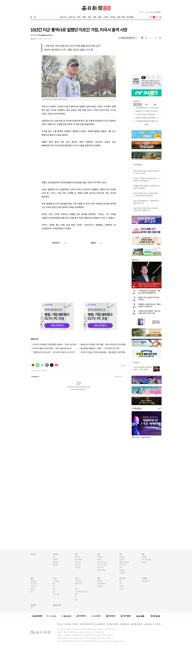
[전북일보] (140, 616)
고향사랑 (33, 605)
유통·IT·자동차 (101, 570)
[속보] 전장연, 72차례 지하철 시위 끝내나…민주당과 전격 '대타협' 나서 (146, 209)
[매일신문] (37, 616)
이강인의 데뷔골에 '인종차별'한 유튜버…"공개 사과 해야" (54, 344)
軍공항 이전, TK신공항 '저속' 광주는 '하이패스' (150, 111)
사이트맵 (157, 624)
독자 (76, 594)
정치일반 (77, 557)
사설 (54, 557)
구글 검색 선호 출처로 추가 (127, 38)
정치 (78, 17)
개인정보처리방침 (112, 624)
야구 (54, 583)
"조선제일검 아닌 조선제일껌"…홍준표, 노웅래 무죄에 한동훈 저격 (149, 292)
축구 (54, 586)
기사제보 (147, 12)
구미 (31, 607)
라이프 (112, 17)
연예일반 (99, 581)
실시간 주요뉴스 (138, 164)
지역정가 (77, 567)
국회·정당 (78, 562)
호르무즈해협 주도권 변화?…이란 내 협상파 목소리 (52, 348)
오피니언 (71, 17)
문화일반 (33, 581)
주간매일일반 (146, 581)
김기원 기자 (34, 35)
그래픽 (121, 586)
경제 (84, 17)
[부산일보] (125, 616)
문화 (99, 17)
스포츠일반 (56, 581)
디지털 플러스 (137, 408)
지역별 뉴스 (122, 573)
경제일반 (99, 557)
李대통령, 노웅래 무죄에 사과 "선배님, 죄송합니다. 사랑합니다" (149, 305)
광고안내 (68, 624)
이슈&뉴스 (136, 362)
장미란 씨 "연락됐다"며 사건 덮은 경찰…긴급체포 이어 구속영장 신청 (146, 179)
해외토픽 (144, 562)
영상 (120, 581)
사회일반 (122, 557)
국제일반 (144, 557)
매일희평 (55, 565)
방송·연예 (121, 17)
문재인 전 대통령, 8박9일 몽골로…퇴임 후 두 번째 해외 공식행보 (155, 118)
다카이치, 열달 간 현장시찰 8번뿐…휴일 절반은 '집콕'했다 (103, 352)
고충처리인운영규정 (86, 624)
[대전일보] (110, 616)
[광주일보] (96, 616)
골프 (54, 591)
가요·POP (100, 586)
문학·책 (32, 589)
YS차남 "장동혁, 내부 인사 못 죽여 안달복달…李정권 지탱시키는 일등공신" (145, 194)
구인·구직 (100, 567)
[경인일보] (81, 616)
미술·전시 (33, 586)
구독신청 (75, 624)
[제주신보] (155, 616)
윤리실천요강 (148, 624)
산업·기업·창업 (101, 565)
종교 (31, 591)
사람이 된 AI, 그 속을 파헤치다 (141, 437)
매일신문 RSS (57, 605)
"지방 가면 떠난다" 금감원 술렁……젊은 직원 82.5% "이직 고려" (155, 114)
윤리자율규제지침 (136, 624)
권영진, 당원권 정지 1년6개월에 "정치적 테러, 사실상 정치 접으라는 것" (149, 285)
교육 (120, 567)
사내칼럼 (55, 559)
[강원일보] (51, 616)
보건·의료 (122, 565)
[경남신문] (66, 616)
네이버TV (59, 242)
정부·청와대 (78, 559)
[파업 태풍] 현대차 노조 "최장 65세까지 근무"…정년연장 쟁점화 (155, 108)
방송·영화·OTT (101, 583)
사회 (89, 17)
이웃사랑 (122, 570)
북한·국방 (78, 565)
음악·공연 (33, 583)
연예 (98, 578)
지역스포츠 (56, 594)
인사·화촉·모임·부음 (81, 591)
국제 (94, 17)
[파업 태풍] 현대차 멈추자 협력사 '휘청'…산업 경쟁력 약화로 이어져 (156, 121)
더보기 (160, 409)
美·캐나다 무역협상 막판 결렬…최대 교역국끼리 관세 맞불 (103, 344)
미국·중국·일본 (146, 559)
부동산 (99, 559)
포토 (120, 583)
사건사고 (122, 559)
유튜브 (96, 242)
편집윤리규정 (124, 624)
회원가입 (158, 12)
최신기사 (63, 17)
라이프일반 (78, 581)
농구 (54, 589)
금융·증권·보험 (101, 562)
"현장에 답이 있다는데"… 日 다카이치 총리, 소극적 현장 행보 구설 (58, 352)
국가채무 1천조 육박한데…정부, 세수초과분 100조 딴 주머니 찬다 (149, 312)
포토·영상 (122, 578)
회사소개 (60, 624)
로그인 (152, 12)
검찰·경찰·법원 (124, 562)
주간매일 (130, 17)
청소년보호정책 (100, 624)
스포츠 (105, 17)
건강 (76, 589)
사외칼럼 (55, 562)
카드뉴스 (122, 589)
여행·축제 (78, 583)
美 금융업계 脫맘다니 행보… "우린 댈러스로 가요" (100, 348)
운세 (76, 599)
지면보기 (141, 12)
